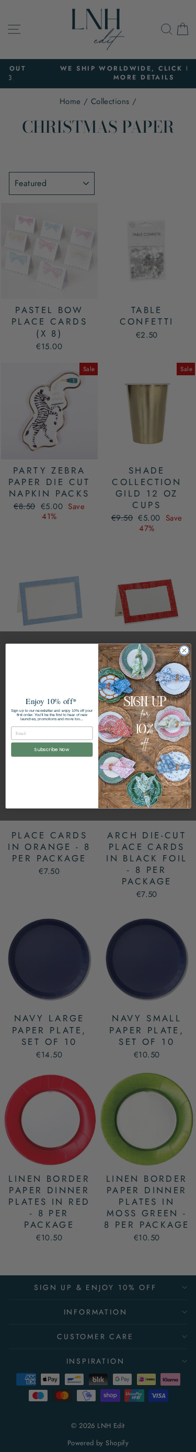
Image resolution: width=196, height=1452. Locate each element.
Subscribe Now (51, 749)
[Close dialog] (184, 650)
